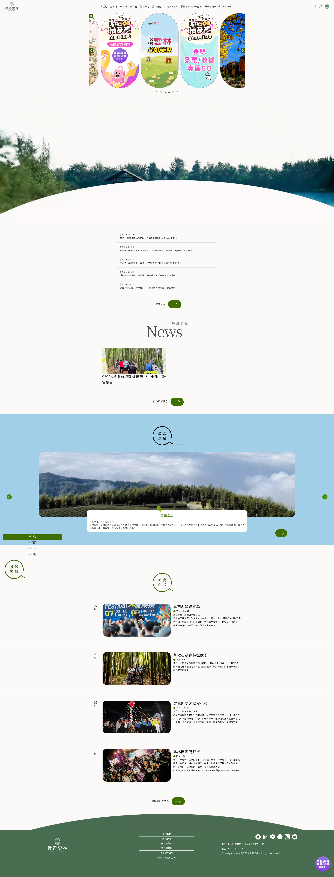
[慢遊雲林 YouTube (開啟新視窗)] (294, 836)
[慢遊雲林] (11, 6)
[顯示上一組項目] (91, 50)
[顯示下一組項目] (243, 50)
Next (324, 497)
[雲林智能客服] (327, 6)
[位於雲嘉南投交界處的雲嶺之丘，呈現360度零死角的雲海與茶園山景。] (167, 484)
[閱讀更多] (281, 532)
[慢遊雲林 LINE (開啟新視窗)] (272, 836)
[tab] (32, 537)
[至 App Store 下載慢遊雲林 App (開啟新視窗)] (258, 836)
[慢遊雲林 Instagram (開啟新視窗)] (287, 836)
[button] (103, 6)
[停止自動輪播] (91, 16)
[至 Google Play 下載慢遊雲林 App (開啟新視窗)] (265, 836)
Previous (9, 497)
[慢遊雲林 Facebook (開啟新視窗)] (280, 836)
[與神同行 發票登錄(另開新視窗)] (322, 863)
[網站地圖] (315, 6)
